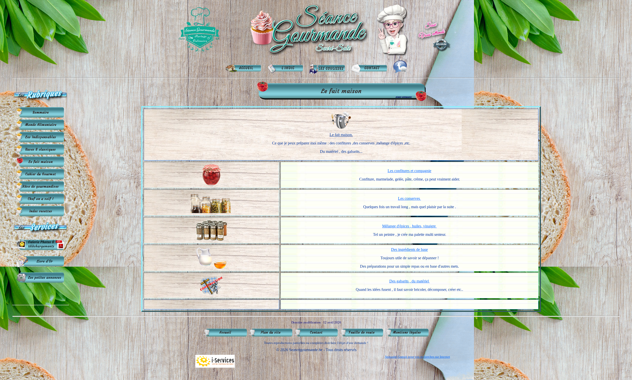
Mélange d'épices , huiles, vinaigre (409, 226)
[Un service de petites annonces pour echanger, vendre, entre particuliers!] (40, 282)
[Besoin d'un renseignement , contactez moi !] (369, 72)
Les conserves (409, 198)
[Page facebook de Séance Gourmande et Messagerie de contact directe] (400, 72)
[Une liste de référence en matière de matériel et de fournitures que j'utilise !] (327, 72)
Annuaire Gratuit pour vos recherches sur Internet (417, 357)
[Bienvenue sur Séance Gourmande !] (315, 56)
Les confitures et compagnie (409, 171)
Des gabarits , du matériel (409, 281)
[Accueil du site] (243, 72)
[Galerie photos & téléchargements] (40, 250)
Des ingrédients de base (409, 249)
